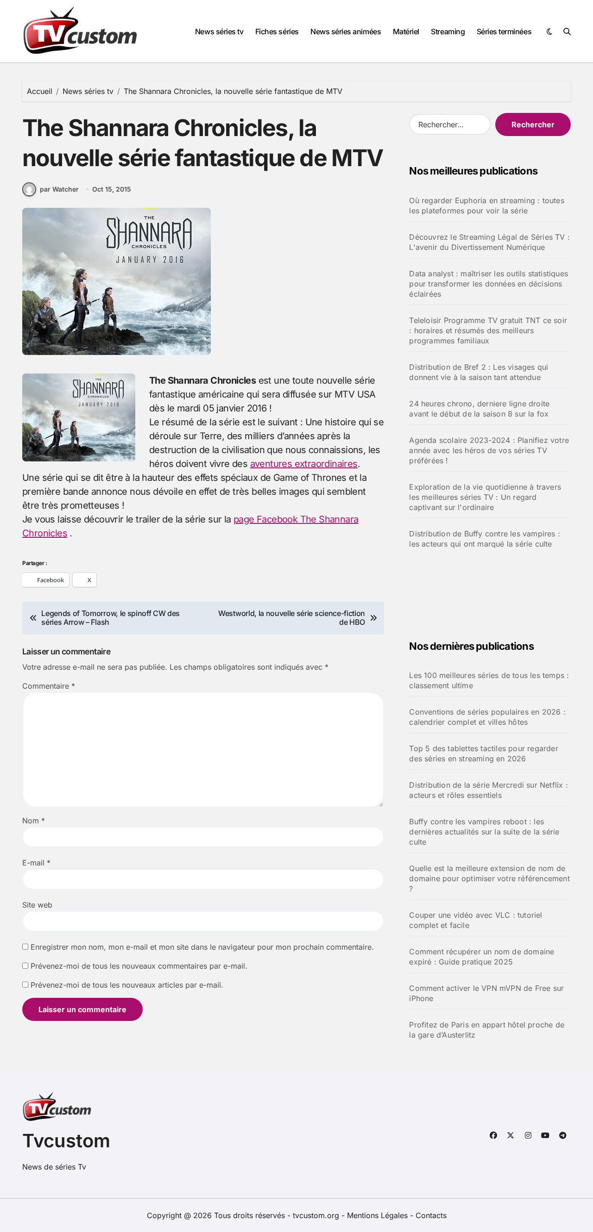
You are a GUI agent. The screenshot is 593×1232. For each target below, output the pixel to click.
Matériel (406, 31)
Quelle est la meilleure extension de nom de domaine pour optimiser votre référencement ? (489, 878)
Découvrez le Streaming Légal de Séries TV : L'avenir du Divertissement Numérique (489, 242)
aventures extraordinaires (304, 463)
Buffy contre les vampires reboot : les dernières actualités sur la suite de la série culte (484, 831)
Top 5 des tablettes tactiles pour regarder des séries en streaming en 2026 (483, 753)
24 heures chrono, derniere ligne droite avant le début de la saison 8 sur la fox (479, 408)
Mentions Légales (378, 1215)
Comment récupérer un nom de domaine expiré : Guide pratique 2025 (481, 956)
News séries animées (345, 31)
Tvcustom (66, 1140)
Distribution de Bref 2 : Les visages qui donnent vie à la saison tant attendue (478, 372)
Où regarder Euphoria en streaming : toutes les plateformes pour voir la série (486, 205)
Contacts (431, 1215)
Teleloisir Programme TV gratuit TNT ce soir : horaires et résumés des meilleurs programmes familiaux (488, 330)
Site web (37, 904)
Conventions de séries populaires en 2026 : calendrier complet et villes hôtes (487, 717)
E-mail (36, 862)
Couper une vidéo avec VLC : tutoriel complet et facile (475, 920)
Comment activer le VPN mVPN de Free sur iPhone (486, 993)
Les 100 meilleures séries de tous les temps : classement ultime (489, 680)
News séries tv (219, 31)
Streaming (448, 31)
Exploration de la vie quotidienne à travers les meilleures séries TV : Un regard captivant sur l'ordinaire (485, 497)
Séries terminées (504, 31)
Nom (33, 820)
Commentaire (48, 686)
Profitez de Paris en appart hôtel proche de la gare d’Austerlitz (486, 1029)
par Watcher (59, 189)
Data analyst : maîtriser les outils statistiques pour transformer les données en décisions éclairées (488, 284)
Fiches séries (277, 31)
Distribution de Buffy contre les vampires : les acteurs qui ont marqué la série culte (484, 538)
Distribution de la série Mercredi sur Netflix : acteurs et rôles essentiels (488, 790)
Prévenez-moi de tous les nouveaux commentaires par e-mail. (139, 966)
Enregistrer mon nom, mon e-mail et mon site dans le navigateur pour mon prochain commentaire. (202, 947)
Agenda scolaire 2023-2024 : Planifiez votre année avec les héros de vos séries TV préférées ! (489, 450)
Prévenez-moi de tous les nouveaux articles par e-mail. (127, 984)
